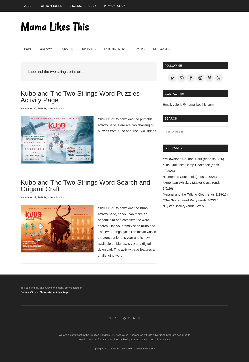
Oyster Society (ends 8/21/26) (185, 206)
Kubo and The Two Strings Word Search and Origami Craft (85, 186)
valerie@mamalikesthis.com (193, 104)
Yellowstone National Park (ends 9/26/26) (194, 159)
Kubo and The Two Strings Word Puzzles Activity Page (80, 97)
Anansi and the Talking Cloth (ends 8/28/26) (196, 194)
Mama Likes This (55, 27)
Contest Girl (27, 292)
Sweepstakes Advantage (54, 292)
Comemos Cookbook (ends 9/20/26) (190, 177)
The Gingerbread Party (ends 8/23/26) (191, 200)
